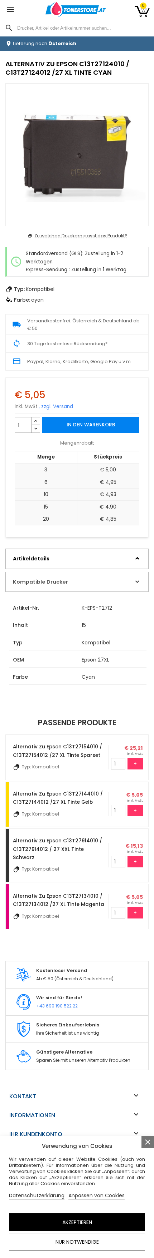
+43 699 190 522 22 (57, 1006)
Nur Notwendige (77, 1241)
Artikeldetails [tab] (31, 558)
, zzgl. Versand (56, 406)
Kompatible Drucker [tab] (40, 581)
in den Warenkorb (91, 424)
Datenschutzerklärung (36, 1195)
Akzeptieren (77, 1222)
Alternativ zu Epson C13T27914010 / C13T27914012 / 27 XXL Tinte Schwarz (57, 849)
